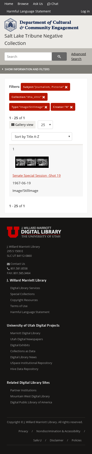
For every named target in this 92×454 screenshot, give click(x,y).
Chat (54, 4)
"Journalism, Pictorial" (44, 86)
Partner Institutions (23, 390)
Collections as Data (22, 351)
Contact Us (17, 264)
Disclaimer (56, 440)
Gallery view (23, 125)
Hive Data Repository (24, 369)
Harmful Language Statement (29, 11)
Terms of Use (18, 306)
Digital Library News (23, 357)
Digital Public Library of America (31, 402)
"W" (61, 106)
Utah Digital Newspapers (26, 339)
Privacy (23, 431)
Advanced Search (78, 56)
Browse (23, 4)
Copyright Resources (24, 300)
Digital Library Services (25, 288)
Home (8, 4)
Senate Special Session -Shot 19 (37, 175)
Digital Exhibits (20, 345)
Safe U (37, 440)
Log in (85, 11)
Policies (77, 440)
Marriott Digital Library (25, 333)
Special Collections (22, 294)
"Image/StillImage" (28, 106)
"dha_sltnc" (27, 96)
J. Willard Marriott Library (23, 247)
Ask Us (38, 4)
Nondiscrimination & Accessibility (58, 431)
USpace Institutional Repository (31, 363)
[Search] (59, 56)
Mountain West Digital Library (30, 396)
